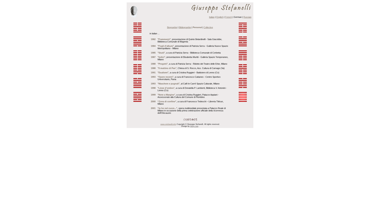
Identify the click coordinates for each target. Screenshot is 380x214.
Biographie (172, 27)
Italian (212, 17)
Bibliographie (185, 27)
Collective (208, 27)
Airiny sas (194, 126)
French (228, 17)
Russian (247, 17)
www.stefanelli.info (168, 124)
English (219, 17)
